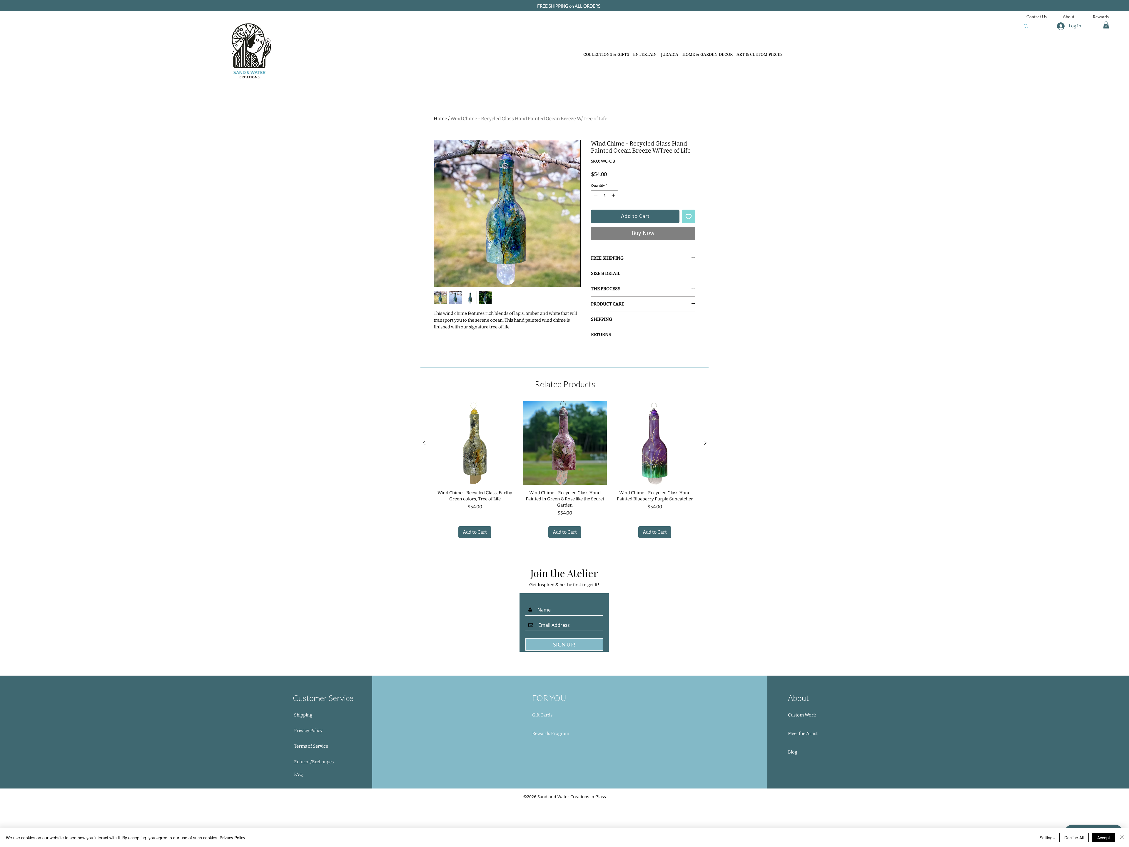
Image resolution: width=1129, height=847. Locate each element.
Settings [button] (1047, 838)
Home (440, 118)
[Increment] (614, 237)
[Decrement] (595, 237)
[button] (1106, 25)
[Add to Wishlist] (688, 258)
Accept (1103, 838)
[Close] (1121, 837)
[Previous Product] (424, 484)
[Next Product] (705, 484)
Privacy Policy (232, 838)
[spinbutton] (604, 237)
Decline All (1074, 838)
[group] (565, 512)
